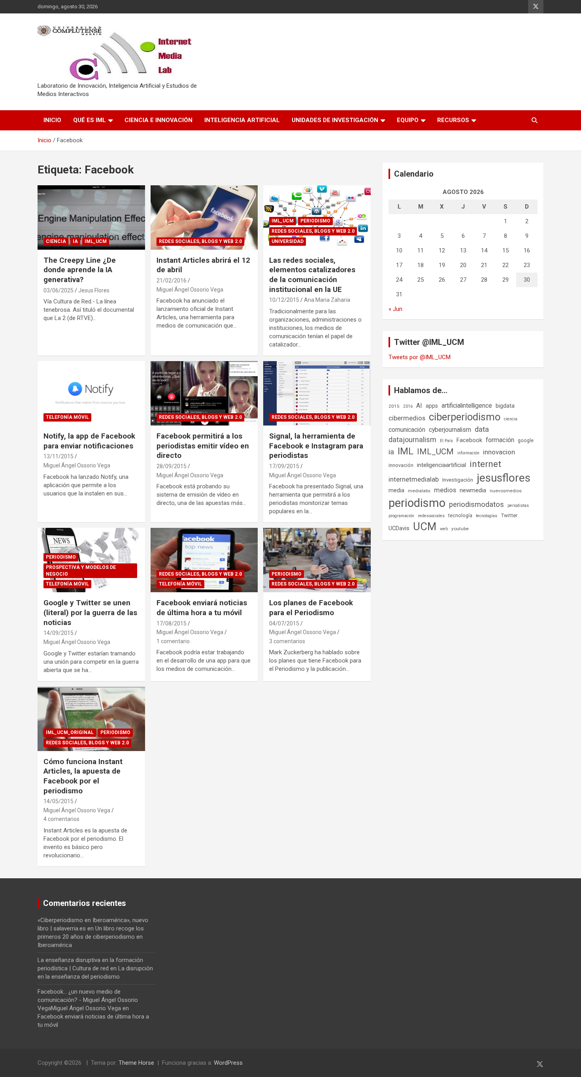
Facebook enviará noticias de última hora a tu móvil (202, 607)
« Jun (395, 309)
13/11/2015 (58, 456)
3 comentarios (287, 641)
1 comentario (173, 641)
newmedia (473, 490)
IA (75, 241)
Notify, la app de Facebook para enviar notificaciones (89, 440)
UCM (424, 526)
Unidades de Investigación (335, 120)
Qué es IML (89, 120)
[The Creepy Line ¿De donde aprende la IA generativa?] (91, 217)
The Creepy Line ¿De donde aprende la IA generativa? (79, 270)
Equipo (408, 120)
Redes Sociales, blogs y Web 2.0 (200, 241)
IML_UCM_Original (70, 732)
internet (485, 464)
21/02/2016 (172, 280)
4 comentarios (61, 819)
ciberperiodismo (464, 417)
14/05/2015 (58, 801)
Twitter (509, 515)
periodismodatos (476, 504)
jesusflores (503, 477)
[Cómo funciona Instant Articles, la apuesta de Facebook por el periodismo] (91, 718)
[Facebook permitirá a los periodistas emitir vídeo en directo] (204, 393)
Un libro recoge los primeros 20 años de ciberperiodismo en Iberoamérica (91, 937)
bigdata (505, 405)
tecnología (460, 515)
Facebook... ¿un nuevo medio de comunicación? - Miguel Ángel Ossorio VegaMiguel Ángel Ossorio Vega (88, 1000)
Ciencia (56, 241)
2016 (408, 406)
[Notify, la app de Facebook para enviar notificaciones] (91, 393)
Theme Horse (136, 1062)
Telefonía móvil (67, 417)
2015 (394, 406)
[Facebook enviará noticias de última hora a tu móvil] (204, 560)
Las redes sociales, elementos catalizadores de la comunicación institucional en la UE (312, 275)
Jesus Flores (93, 290)
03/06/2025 (58, 290)
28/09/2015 (172, 466)
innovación (401, 465)
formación (500, 440)
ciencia (510, 419)
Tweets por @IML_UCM (420, 357)
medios (445, 490)
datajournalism (412, 439)
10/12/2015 (284, 300)
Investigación (457, 480)
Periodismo (315, 221)
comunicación (407, 429)
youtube (460, 528)
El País (446, 440)
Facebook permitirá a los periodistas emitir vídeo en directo (203, 445)
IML (405, 451)
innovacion (499, 452)
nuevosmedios (506, 490)
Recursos (453, 120)
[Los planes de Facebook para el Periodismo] (317, 560)
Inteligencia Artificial (242, 120)
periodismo (417, 503)
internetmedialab (414, 479)
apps (432, 406)
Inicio (52, 120)
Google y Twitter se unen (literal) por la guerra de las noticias (90, 612)
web (444, 528)
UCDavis (399, 528)
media (396, 490)
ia (391, 452)
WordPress (228, 1062)
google (526, 440)
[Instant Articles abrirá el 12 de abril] (204, 217)
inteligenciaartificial (441, 465)
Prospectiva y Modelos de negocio (81, 571)
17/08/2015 (172, 623)
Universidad (288, 241)
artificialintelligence (466, 405)
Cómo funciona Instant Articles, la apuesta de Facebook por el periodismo (83, 776)
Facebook (469, 440)
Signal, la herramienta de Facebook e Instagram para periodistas (316, 445)
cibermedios (407, 418)
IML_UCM (96, 241)
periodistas (518, 505)
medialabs (419, 490)
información (468, 453)
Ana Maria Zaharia (327, 300)
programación (401, 515)
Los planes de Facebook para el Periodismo (311, 607)
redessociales (431, 515)
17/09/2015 (284, 466)
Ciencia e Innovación (158, 120)
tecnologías (486, 515)
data (482, 429)
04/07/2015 (284, 623)
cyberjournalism (450, 429)
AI (419, 405)
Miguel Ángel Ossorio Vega (190, 289)
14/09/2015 (58, 633)
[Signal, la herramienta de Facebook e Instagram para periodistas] (317, 393)
